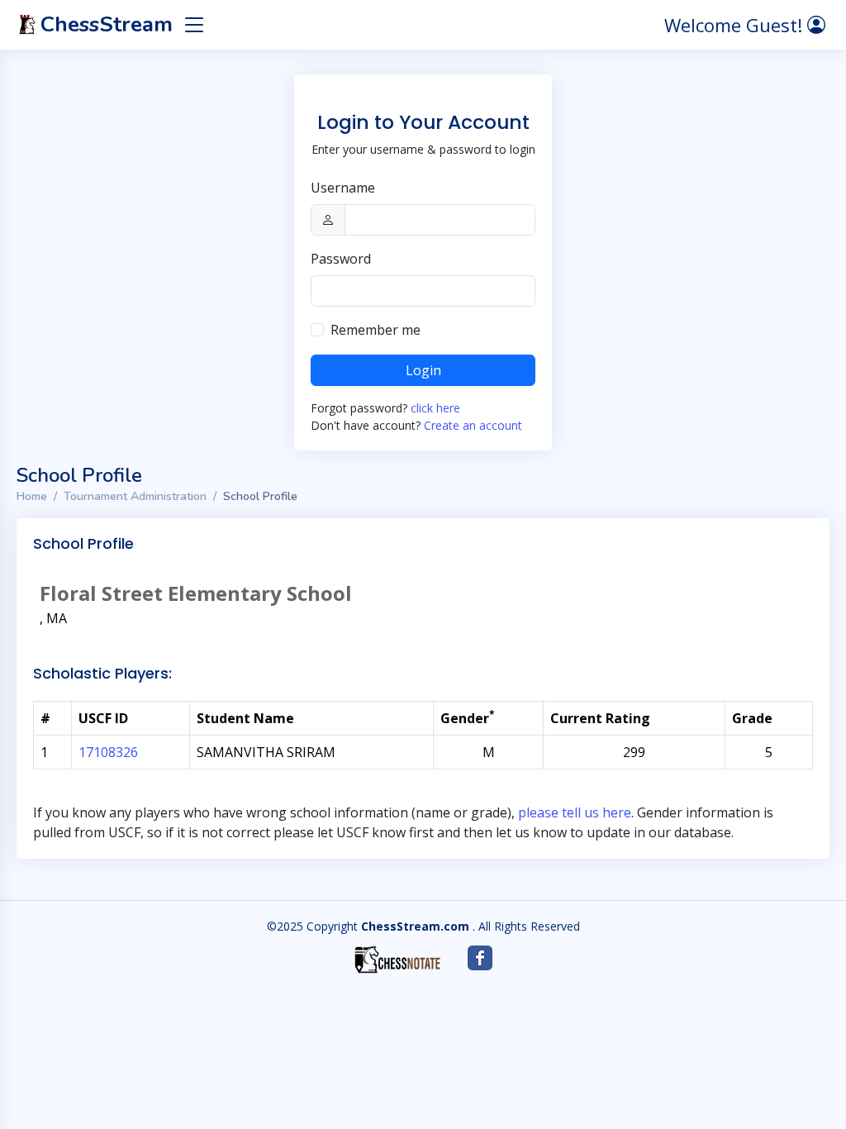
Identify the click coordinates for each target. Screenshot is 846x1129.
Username (343, 188)
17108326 (108, 752)
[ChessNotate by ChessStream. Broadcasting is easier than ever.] (397, 959)
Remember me (375, 330)
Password (341, 259)
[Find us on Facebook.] (480, 958)
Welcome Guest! (735, 24)
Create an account (473, 425)
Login (423, 370)
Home (32, 496)
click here (435, 408)
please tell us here (574, 812)
